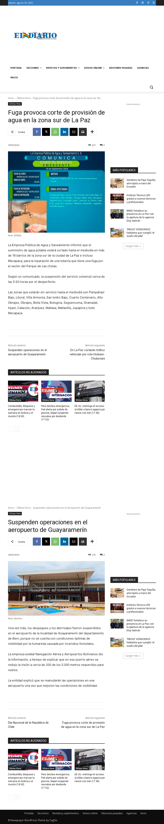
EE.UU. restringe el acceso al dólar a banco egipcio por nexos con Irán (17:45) (90, 409)
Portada (29, 813)
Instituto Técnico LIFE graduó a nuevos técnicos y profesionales (141, 199)
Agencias (131, 813)
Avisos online (90, 813)
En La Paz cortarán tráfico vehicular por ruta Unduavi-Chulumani (87, 354)
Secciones (43, 813)
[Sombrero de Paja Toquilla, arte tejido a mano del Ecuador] (117, 183)
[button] (151, 87)
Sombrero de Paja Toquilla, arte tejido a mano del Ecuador (141, 183)
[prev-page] (10, 429)
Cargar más (131, 246)
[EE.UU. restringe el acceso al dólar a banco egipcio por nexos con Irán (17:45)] (90, 391)
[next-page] (16, 429)
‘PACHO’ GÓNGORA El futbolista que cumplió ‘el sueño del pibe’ (140, 233)
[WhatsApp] (55, 132)
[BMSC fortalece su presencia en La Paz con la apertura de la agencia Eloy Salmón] (117, 214)
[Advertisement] (109, 35)
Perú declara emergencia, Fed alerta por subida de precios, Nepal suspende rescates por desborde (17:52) (55, 413)
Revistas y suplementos (65, 813)
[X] (153, 3)
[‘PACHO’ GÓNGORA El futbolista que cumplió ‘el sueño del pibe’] (117, 232)
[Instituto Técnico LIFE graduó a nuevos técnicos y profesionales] (117, 198)
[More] (92, 132)
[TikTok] (148, 3)
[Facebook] (137, 3)
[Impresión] (83, 132)
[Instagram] (142, 3)
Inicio (11, 98)
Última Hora (23, 98)
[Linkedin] (64, 132)
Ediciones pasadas (112, 813)
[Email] (74, 132)
